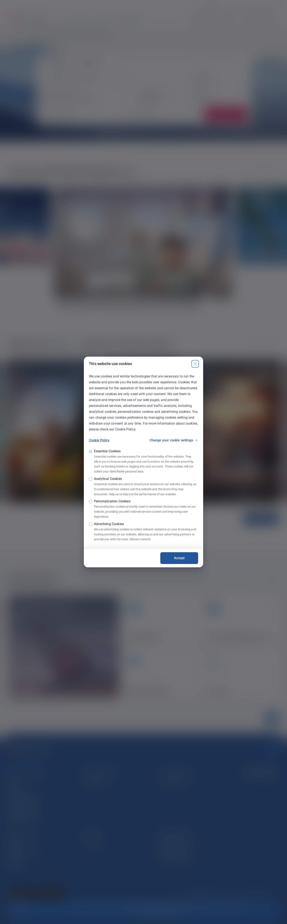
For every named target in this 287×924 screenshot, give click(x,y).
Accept (179, 558)
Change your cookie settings (171, 440)
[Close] (195, 364)
